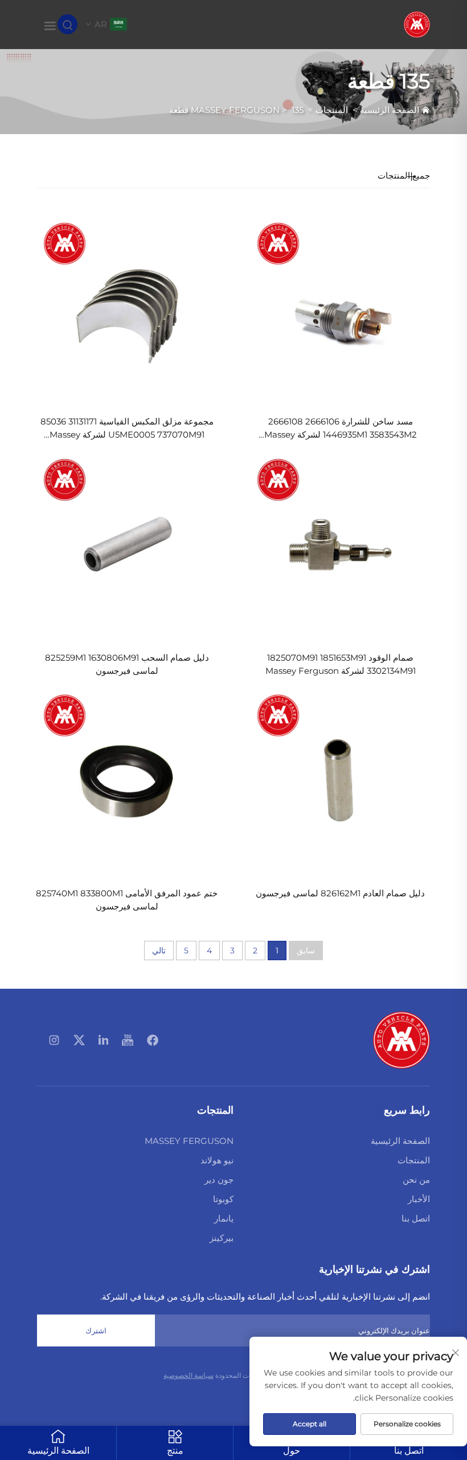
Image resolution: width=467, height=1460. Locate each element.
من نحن (416, 1179)
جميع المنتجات (404, 175)
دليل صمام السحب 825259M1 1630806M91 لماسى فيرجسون (127, 664)
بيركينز (221, 1237)
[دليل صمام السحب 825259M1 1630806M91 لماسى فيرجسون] (126, 544)
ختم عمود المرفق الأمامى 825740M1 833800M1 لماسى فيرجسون (127, 900)
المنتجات (332, 109)
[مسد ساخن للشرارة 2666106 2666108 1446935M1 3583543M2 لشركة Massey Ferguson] (340, 307)
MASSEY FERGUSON (235, 109)
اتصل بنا (416, 1218)
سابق (306, 950)
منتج (175, 1450)
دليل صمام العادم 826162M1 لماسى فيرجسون (340, 893)
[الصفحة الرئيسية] (401, 1039)
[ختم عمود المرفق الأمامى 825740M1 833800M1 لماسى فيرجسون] (126, 779)
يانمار (223, 1218)
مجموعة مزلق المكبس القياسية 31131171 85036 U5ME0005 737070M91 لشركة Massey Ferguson (127, 429)
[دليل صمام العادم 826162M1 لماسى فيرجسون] (340, 779)
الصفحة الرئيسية (389, 109)
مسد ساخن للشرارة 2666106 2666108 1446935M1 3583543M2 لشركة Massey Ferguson (340, 429)
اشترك (95, 1330)
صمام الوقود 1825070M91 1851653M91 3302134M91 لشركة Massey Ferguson (340, 664)
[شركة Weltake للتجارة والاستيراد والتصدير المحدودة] (417, 23)
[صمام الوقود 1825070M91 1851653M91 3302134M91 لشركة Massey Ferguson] (340, 544)
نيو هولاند (216, 1160)
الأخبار (419, 1199)
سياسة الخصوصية (188, 1375)
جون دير (218, 1179)
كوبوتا (223, 1199)
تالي (159, 950)
